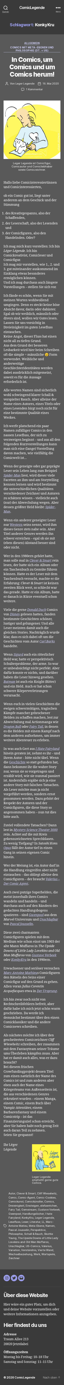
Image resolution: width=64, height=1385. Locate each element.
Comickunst (16, 1201)
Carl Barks (47, 641)
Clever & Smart (41, 561)
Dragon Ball (12, 727)
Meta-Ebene (36, 1225)
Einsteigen (32, 1205)
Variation (14, 1250)
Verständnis (28, 1250)
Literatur (35, 1222)
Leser (25, 1222)
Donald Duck (36, 610)
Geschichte (17, 762)
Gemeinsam (29, 1209)
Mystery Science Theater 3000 (36, 830)
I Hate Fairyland (47, 749)
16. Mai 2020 (51, 83)
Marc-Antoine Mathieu (20, 973)
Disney (15, 614)
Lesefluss (14, 1222)
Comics (49, 1201)
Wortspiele (48, 1254)
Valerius (46, 1246)
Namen (50, 1225)
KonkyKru (18, 960)
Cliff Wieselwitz (47, 1193)
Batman (9, 682)
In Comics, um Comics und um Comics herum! (32, 67)
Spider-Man (12, 475)
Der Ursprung (47, 991)
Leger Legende (24, 83)
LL (43, 1222)
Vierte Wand (45, 1250)
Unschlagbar (48, 919)
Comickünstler (34, 1201)
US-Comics (33, 1246)
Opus (7, 848)
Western (16, 525)
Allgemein (32, 43)
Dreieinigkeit (16, 1205)
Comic (13, 1197)
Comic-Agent (26, 1197)
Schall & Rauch (33, 1234)
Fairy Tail (36, 727)
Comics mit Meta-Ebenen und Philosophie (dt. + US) (32, 49)
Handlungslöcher (33, 1213)
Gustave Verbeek (44, 955)
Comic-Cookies (46, 1197)
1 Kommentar (34, 89)
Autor (12, 1193)
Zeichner (14, 1258)
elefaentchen (48, 1205)
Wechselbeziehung (20, 1254)
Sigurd (18, 655)
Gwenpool (36, 915)
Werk (37, 1254)
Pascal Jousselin (21, 924)
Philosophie (16, 1234)
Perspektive (38, 1230)
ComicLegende (32, 8)
